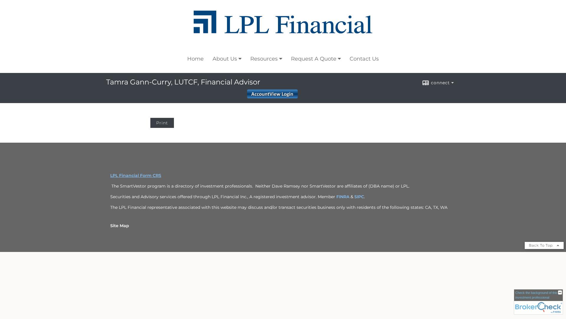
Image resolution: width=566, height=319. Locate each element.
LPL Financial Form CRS (135, 175)
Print (162, 123)
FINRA (343, 196)
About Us (225, 59)
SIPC (359, 196)
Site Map (119, 225)
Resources (264, 59)
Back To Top (541, 245)
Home (195, 59)
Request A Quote (313, 59)
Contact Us (364, 59)
